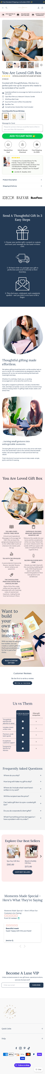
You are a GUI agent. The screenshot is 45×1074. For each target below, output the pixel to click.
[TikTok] (29, 1048)
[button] (3, 7)
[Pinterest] (24, 1048)
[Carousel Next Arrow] (42, 14)
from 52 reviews (10, 918)
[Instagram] (20, 1048)
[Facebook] (16, 1048)
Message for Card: (8, 123)
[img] (23, 915)
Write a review (22, 683)
